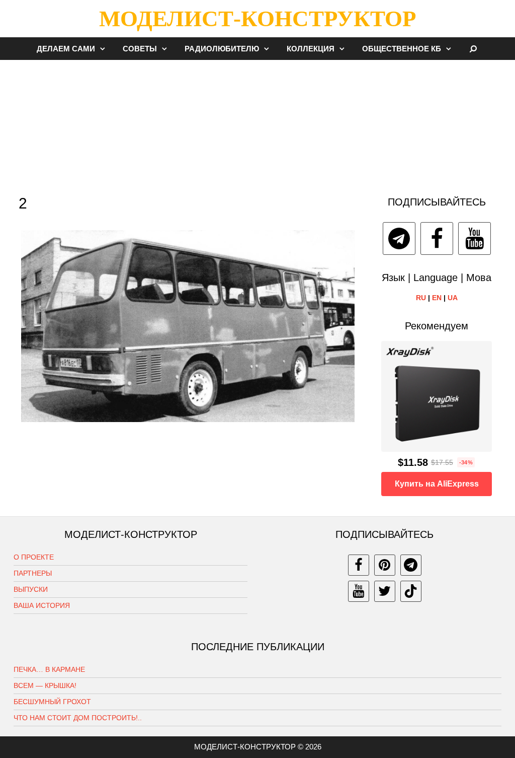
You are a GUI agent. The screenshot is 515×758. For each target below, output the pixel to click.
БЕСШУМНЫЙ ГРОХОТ (52, 702)
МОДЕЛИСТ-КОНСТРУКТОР (257, 18)
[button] (105, 48)
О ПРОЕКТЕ (34, 557)
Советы (140, 48)
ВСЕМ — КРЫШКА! (45, 685)
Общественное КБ (401, 48)
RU (421, 298)
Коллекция (310, 48)
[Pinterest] (384, 565)
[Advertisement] (257, 123)
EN (437, 298)
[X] (384, 591)
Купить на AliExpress (437, 483)
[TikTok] (410, 591)
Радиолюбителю (222, 48)
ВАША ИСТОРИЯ (42, 605)
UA (453, 298)
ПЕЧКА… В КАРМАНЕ (49, 669)
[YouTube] (474, 238)
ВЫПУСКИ (31, 589)
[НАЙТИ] (473, 48)
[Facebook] (436, 238)
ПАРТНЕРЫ (33, 573)
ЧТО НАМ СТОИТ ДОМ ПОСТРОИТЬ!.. (78, 718)
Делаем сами (66, 48)
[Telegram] (399, 238)
